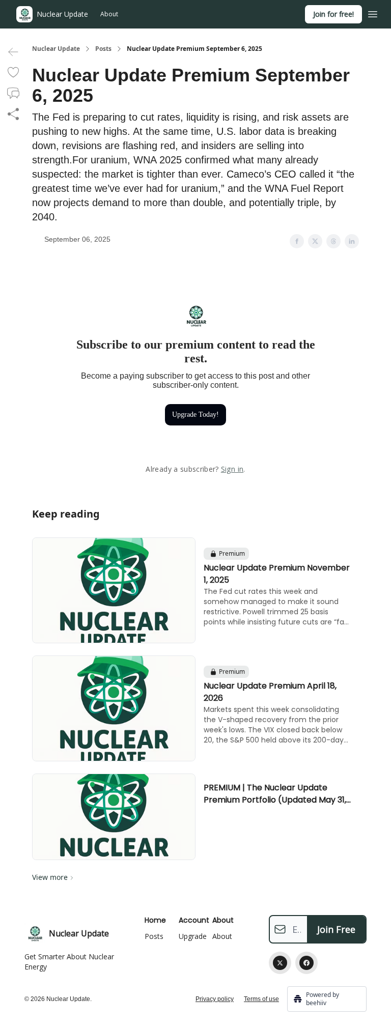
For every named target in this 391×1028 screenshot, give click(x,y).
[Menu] (373, 12)
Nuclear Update (56, 49)
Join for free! (333, 14)
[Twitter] (280, 963)
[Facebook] (306, 963)
